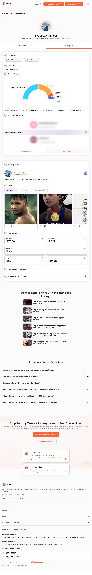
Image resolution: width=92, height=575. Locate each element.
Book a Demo (72, 4)
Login (37, 4)
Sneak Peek (44, 441)
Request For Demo (44, 434)
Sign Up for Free (52, 4)
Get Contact (67, 151)
